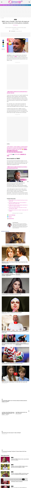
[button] (27, 2)
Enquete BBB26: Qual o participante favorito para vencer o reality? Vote (18, 201)
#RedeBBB (9, 150)
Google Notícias (11, 218)
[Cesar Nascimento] (9, 31)
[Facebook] (3, 40)
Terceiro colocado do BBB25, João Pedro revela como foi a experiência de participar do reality (19, 474)
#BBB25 (25, 149)
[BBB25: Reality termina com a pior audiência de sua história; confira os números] (5, 481)
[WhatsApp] (3, 44)
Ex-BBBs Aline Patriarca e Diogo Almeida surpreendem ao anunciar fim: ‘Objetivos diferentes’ (18, 206)
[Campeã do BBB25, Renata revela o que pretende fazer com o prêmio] (5, 459)
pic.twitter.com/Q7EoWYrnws (14, 152)
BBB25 (15, 19)
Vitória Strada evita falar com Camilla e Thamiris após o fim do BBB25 (18, 210)
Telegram (10, 216)
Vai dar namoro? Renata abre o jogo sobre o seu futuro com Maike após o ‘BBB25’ (18, 208)
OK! (23, 479)
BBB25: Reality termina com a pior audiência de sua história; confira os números (19, 481)
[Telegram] (3, 46)
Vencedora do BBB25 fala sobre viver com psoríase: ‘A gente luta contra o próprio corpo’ (17, 203)
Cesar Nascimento (15, 222)
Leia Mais (20, 479)
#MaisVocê (14, 150)
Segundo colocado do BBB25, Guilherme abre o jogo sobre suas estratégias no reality (19, 467)
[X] (3, 42)
